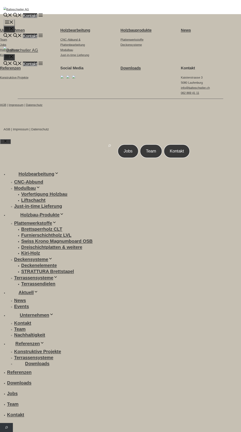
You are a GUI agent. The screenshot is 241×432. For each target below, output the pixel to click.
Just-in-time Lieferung (38, 206)
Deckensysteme (31, 259)
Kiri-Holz (30, 253)
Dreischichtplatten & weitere (51, 247)
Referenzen (10, 68)
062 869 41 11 (190, 93)
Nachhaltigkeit (29, 335)
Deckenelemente (39, 265)
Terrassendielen (38, 283)
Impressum (16, 105)
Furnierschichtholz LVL (46, 235)
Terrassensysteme (33, 277)
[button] (40, 15)
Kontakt (30, 15)
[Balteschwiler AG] (21, 50)
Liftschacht (33, 200)
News (20, 300)
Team (151, 151)
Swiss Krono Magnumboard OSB (57, 241)
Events (21, 306)
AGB (3, 105)
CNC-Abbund (28, 182)
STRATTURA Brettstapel (47, 271)
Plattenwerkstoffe (33, 223)
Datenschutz (34, 105)
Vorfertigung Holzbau (44, 194)
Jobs (128, 151)
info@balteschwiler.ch (195, 88)
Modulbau (25, 188)
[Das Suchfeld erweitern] (109, 147)
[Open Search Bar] (8, 15)
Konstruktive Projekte (14, 77)
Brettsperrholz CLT (41, 229)
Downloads (130, 68)
